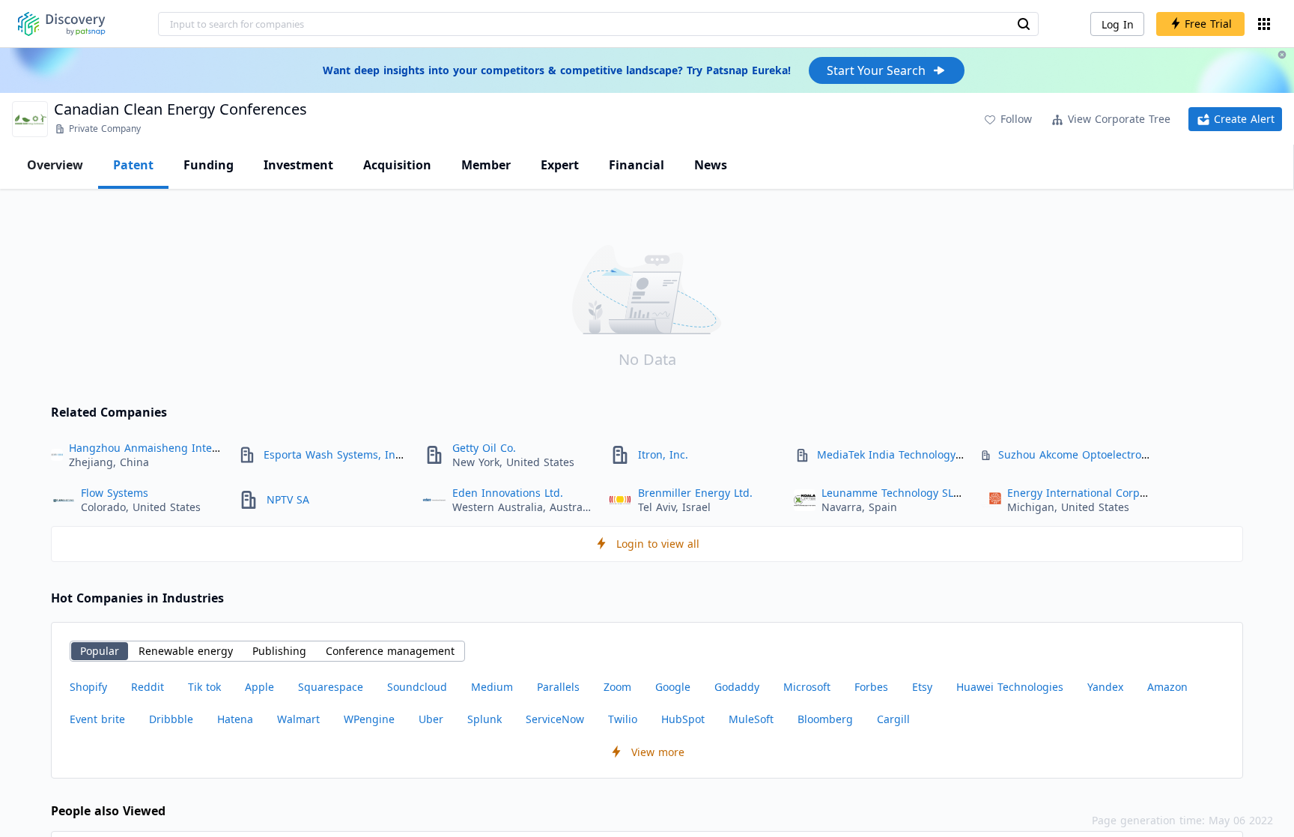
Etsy (922, 687)
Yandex (1105, 687)
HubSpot (683, 719)
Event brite (97, 719)
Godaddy (736, 687)
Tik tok (204, 687)
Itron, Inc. (663, 454)
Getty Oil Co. (484, 448)
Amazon (1167, 687)
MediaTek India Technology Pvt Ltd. (907, 454)
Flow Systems (114, 493)
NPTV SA (288, 499)
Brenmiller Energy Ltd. (695, 493)
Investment (298, 165)
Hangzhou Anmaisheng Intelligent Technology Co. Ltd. (208, 448)
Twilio (622, 719)
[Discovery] (62, 24)
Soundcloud (417, 687)
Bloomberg (825, 719)
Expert (560, 165)
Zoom (617, 687)
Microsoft (806, 687)
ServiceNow (555, 719)
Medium (492, 687)
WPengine (369, 719)
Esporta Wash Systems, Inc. (334, 454)
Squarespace (330, 687)
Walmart (298, 719)
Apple (259, 687)
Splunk (484, 719)
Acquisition (397, 165)
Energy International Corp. (1075, 493)
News (710, 165)
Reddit (147, 687)
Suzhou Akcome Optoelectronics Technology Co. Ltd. (1131, 454)
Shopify (88, 687)
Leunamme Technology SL (887, 493)
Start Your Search (876, 70)
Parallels (558, 687)
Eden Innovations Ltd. (507, 493)
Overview (55, 165)
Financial (636, 165)
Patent (133, 165)
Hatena (235, 719)
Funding (208, 165)
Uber (431, 719)
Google (672, 687)
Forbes (871, 687)
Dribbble (171, 719)
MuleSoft (751, 719)
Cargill (893, 719)
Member (486, 165)
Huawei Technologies (1009, 687)
